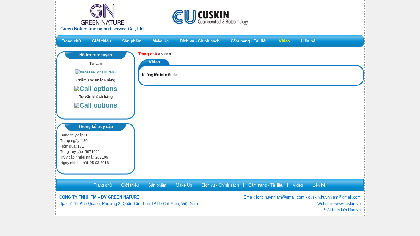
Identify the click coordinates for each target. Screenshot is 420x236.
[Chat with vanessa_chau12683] (96, 72)
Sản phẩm (131, 41)
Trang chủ (71, 41)
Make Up (161, 41)
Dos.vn (354, 209)
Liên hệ (308, 41)
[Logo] (210, 34)
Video (284, 41)
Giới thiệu (101, 41)
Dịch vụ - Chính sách (200, 41)
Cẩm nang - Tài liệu (249, 41)
